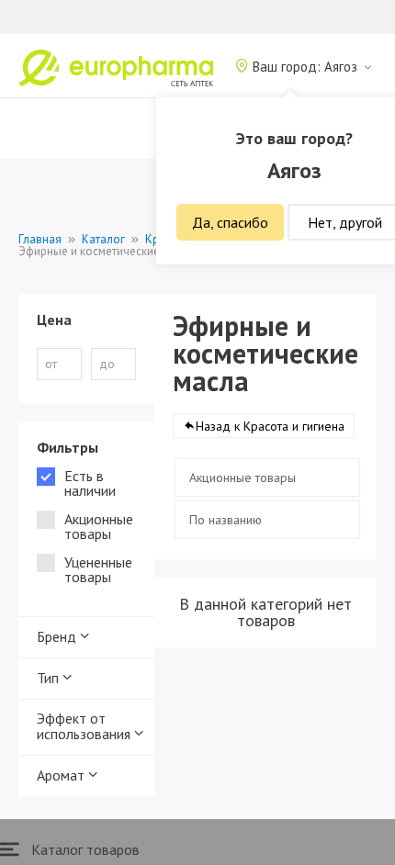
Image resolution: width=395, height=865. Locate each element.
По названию (225, 519)
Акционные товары (242, 477)
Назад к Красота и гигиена (270, 426)
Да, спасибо (230, 222)
